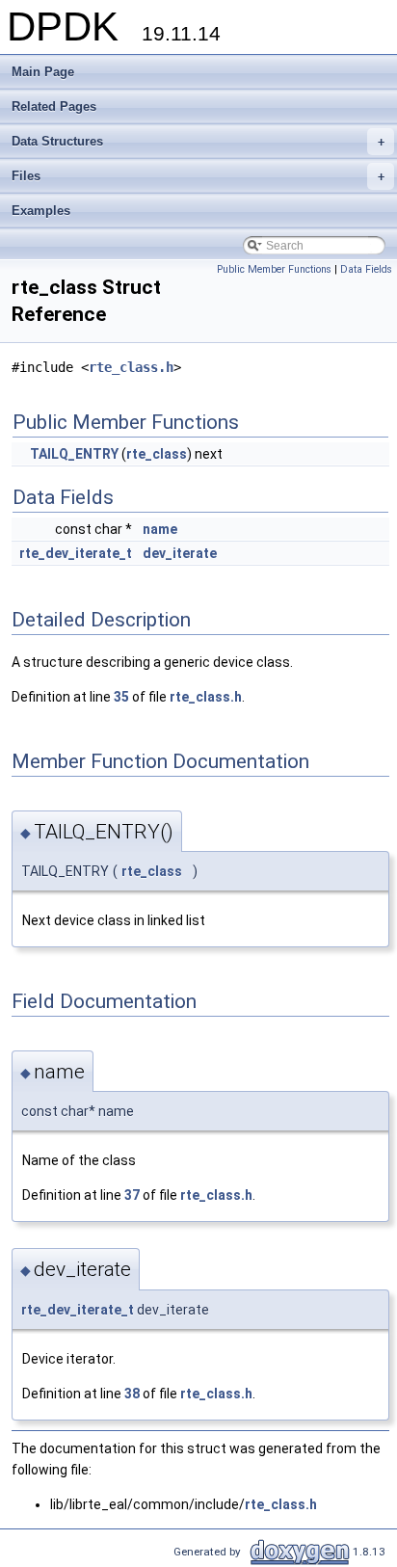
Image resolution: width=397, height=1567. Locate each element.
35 (121, 696)
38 (132, 1393)
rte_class (156, 454)
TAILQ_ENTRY (74, 454)
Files (198, 176)
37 (132, 1195)
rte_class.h (131, 367)
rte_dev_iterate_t (75, 553)
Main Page (43, 72)
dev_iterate (180, 553)
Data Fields (366, 269)
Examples (41, 210)
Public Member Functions (274, 269)
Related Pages (54, 106)
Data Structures (198, 141)
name (160, 529)
